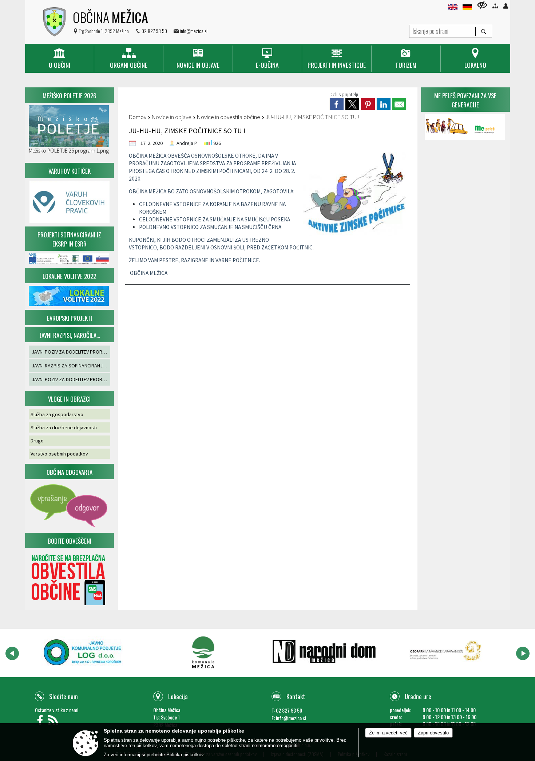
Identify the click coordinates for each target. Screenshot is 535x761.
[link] (336, 104)
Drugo (37, 440)
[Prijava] (505, 6)
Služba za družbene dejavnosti (64, 427)
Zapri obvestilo (433, 733)
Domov (137, 117)
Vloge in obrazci (69, 398)
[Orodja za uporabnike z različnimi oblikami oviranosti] (482, 5)
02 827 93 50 (154, 31)
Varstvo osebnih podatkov (59, 453)
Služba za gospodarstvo (57, 414)
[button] (12, 653)
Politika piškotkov (184, 754)
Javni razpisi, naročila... (69, 335)
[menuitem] (59, 59)
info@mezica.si (193, 31)
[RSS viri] (54, 722)
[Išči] (483, 31)
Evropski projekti (69, 318)
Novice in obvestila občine (228, 117)
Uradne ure (418, 696)
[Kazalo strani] (495, 6)
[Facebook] (41, 722)
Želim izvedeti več (388, 733)
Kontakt (295, 696)
